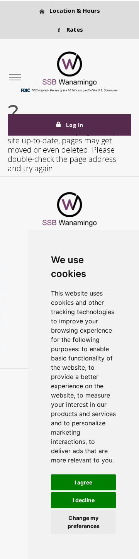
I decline (84, 500)
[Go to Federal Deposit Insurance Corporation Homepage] (69, 89)
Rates (74, 29)
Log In (74, 125)
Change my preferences (84, 522)
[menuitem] (15, 77)
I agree (83, 482)
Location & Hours (74, 10)
